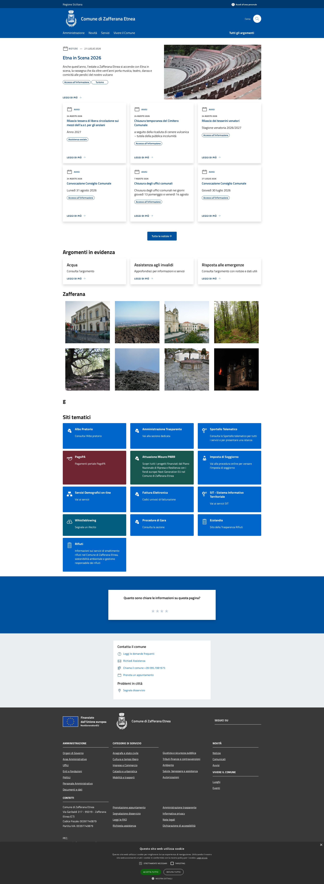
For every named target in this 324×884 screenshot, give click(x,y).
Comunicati (219, 759)
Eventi (216, 788)
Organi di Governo (73, 753)
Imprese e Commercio (125, 765)
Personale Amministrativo (78, 783)
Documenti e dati (72, 789)
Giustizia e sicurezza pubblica (179, 753)
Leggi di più (202, 857)
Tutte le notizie (160, 236)
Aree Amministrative (75, 759)
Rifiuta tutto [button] (174, 872)
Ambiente (168, 765)
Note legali (169, 820)
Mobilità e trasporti (124, 777)
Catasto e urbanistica (125, 771)
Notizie (73, 48)
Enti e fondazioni (72, 771)
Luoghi (216, 782)
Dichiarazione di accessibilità (179, 826)
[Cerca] (257, 19)
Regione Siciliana (72, 4)
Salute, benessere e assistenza (180, 771)
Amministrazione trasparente (179, 807)
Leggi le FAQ (120, 820)
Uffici (66, 765)
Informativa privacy (174, 813)
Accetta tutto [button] (150, 872)
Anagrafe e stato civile (125, 753)
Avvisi (77, 109)
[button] (162, 878)
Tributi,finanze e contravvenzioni (181, 759)
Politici (67, 777)
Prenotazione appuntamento (129, 807)
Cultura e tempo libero (125, 759)
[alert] (162, 863)
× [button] (321, 845)
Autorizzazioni (171, 777)
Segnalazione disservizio (127, 813)
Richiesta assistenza (124, 826)
